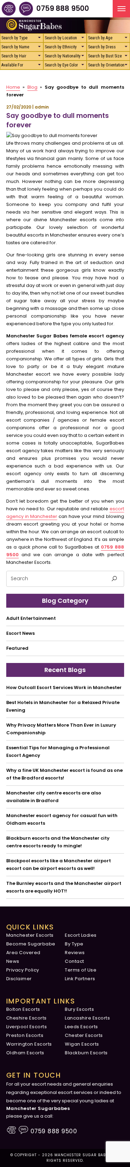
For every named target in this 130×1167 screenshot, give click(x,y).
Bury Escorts (79, 1009)
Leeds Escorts (81, 1026)
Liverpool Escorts (26, 1026)
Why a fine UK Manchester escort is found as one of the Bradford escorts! (64, 774)
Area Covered (23, 952)
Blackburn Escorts (86, 1052)
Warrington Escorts (29, 1044)
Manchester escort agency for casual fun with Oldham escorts (62, 819)
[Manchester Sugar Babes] (9, 9)
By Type (74, 944)
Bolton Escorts (23, 1009)
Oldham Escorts (25, 1052)
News (12, 961)
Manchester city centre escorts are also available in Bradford (53, 797)
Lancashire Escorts (87, 1018)
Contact (74, 961)
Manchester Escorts (30, 935)
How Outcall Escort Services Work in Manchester (64, 687)
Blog (32, 87)
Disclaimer (19, 978)
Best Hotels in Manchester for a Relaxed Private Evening (63, 706)
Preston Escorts (25, 1035)
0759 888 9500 (62, 8)
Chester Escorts (84, 1035)
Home (13, 87)
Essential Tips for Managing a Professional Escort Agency (58, 751)
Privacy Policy (22, 970)
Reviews (75, 952)
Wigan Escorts (82, 1044)
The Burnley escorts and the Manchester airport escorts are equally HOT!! (63, 887)
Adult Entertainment (31, 618)
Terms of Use (80, 970)
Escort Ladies (81, 935)
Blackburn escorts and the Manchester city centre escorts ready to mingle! (58, 842)
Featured (17, 648)
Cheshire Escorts (26, 1018)
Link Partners (80, 978)
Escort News (20, 633)
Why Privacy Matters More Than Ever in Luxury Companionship (61, 729)
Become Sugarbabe (30, 944)
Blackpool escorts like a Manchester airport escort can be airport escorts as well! (58, 864)
